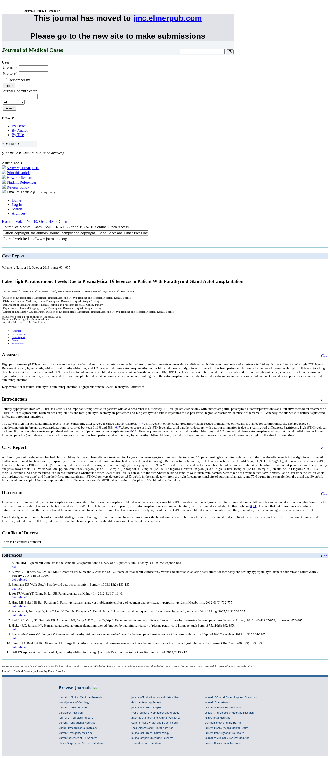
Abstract (13, 168)
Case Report (18, 337)
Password (10, 74)
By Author (20, 130)
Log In (17, 205)
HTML (25, 168)
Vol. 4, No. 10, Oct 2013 (34, 221)
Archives (18, 213)
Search (17, 209)
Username (10, 68)
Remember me (19, 80)
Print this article (18, 173)
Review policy (18, 187)
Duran (62, 221)
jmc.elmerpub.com (167, 18)
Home (16, 200)
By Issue (18, 126)
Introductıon (19, 334)
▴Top (324, 355)
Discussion (17, 340)
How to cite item (19, 177)
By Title (18, 135)
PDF (35, 168)
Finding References (21, 182)
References (18, 343)
